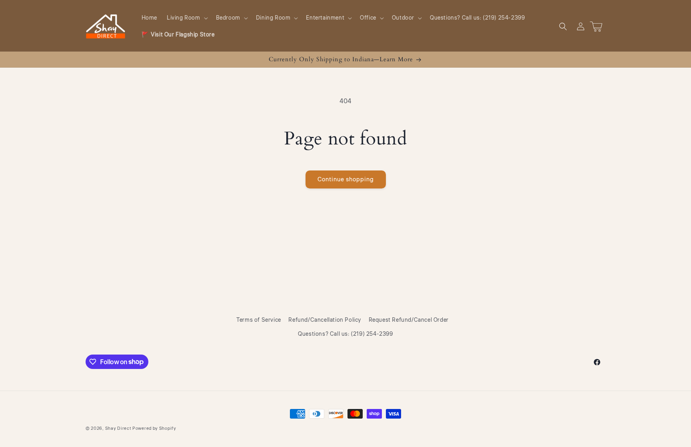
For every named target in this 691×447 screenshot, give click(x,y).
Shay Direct (118, 428)
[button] (186, 18)
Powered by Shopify (154, 428)
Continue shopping (346, 179)
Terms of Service (258, 320)
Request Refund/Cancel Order (409, 320)
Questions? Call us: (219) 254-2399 (345, 334)
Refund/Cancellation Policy (324, 320)
